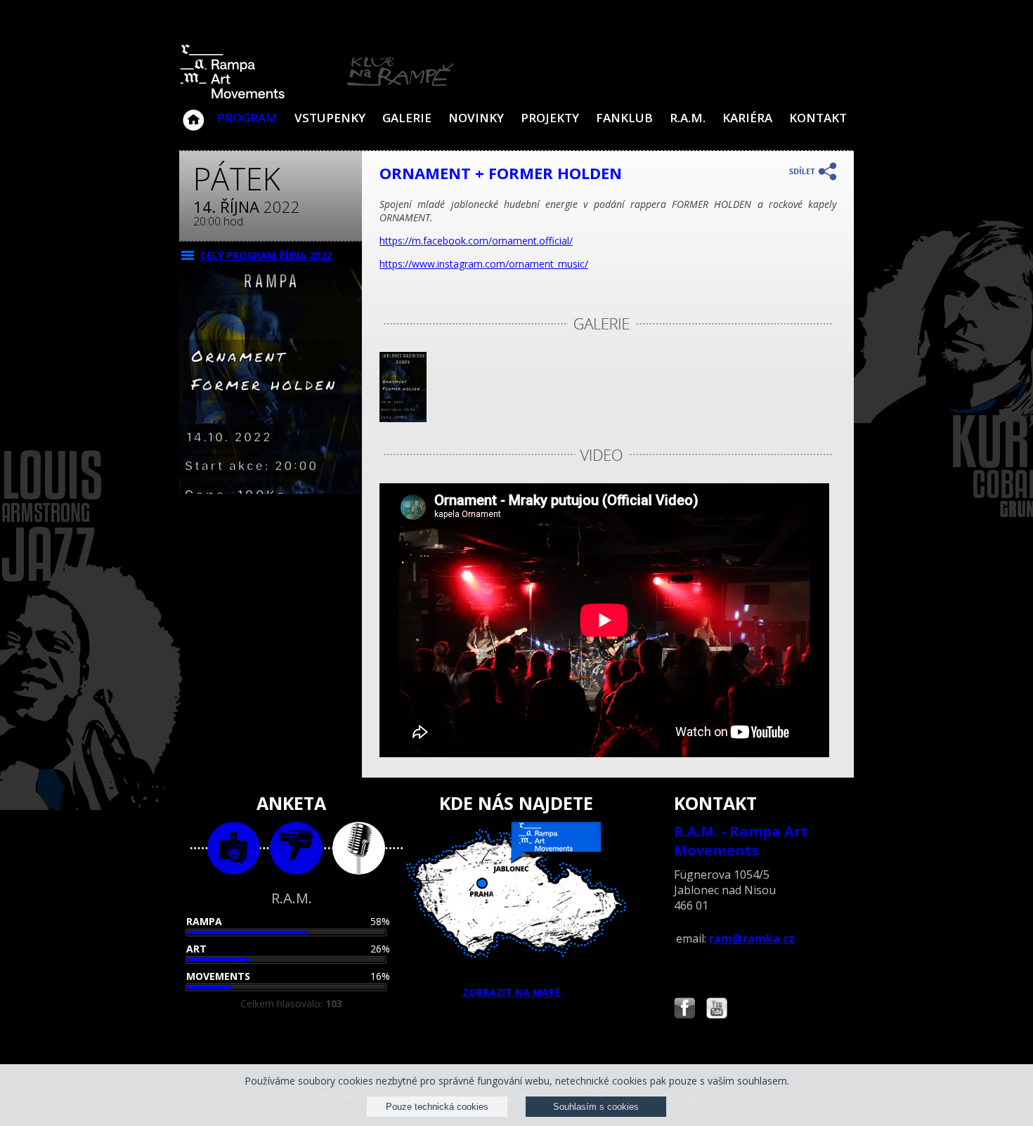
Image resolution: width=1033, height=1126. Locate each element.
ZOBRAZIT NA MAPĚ (511, 992)
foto (233, 848)
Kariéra (747, 118)
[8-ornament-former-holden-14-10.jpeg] (403, 418)
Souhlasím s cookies (596, 1106)
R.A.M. (688, 118)
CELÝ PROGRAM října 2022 (266, 255)
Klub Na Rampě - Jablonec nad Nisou (193, 113)
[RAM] (317, 96)
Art (196, 948)
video (296, 848)
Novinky (476, 118)
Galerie (406, 118)
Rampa (204, 921)
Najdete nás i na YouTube (716, 1009)
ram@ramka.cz (752, 938)
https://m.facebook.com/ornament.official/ (476, 240)
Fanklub (624, 118)
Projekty (550, 118)
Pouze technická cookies (437, 1106)
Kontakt (818, 118)
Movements (218, 976)
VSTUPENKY (329, 118)
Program (247, 118)
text (358, 848)
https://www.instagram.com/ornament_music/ (483, 263)
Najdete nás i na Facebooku (684, 1009)
